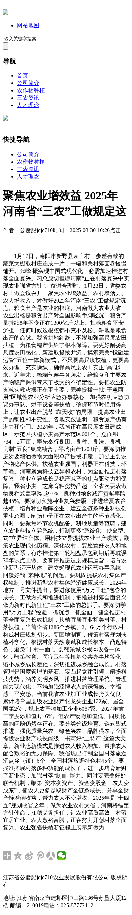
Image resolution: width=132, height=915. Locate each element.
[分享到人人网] (50, 855)
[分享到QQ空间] (18, 855)
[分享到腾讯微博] (40, 855)
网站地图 (28, 25)
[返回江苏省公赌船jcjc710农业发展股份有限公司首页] (5, 13)
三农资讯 (28, 98)
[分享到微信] (61, 855)
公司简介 (28, 83)
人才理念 (28, 105)
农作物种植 (31, 90)
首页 (22, 75)
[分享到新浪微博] (29, 855)
